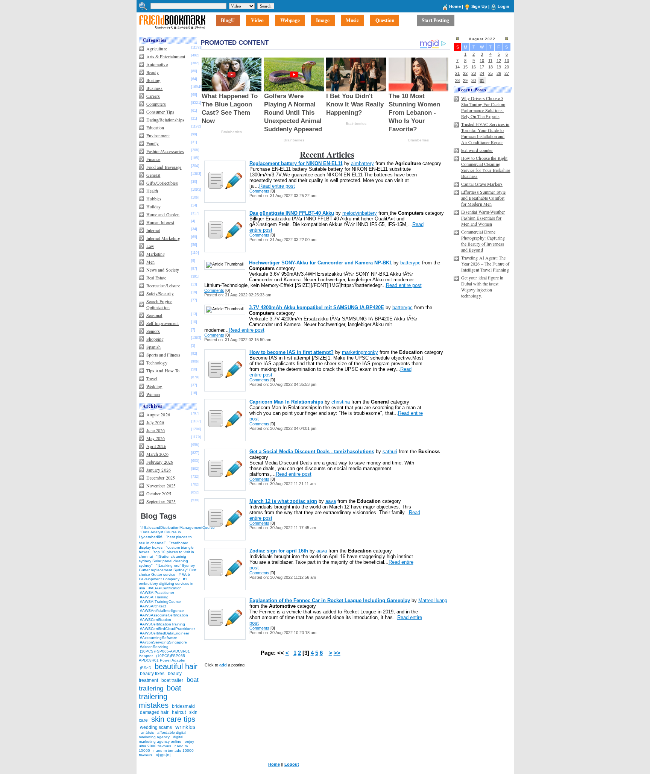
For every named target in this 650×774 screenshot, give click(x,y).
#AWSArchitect (153, 606)
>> (337, 653)
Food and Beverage (164, 167)
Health (152, 191)
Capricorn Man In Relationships (286, 402)
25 (490, 73)
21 (457, 73)
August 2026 (158, 414)
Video (257, 20)
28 (457, 80)
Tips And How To (163, 370)
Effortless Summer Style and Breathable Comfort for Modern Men (483, 198)
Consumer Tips (160, 112)
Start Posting (435, 20)
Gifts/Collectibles (162, 183)
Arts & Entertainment (165, 56)
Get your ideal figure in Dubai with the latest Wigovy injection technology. (482, 287)
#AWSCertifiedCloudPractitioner (167, 629)
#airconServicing (154, 647)
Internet (153, 230)
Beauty (152, 72)
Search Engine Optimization (159, 304)
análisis (147, 732)
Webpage (290, 20)
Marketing (155, 254)
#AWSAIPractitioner (157, 592)
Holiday (153, 206)
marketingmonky (360, 352)
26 (499, 73)
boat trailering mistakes (160, 696)
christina (340, 402)
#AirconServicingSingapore (163, 642)
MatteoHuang (432, 600)
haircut (179, 712)
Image (323, 20)
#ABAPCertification (165, 588)
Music (352, 20)
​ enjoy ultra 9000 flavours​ (166, 743)
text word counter (477, 150)
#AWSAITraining (154, 597)
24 (482, 73)
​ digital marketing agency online (161, 739)
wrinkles (185, 727)
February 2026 (159, 462)
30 (473, 80)
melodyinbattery (359, 213)
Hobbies (154, 199)
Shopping (155, 339)
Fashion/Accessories (165, 151)
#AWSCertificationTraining (162, 624)
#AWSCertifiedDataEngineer (164, 633)
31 (482, 80)
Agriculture (156, 49)
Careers (153, 96)
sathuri (390, 451)
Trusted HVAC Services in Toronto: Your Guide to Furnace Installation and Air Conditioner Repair (485, 133)
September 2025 (161, 501)
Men (150, 262)
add (223, 665)
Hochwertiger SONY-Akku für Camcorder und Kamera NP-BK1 (320, 263)
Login (503, 6)
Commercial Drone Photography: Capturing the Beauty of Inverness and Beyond (483, 241)
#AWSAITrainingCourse (160, 601)
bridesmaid (183, 706)
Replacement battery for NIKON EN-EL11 (296, 163)
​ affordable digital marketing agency (162, 734)
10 (482, 60)
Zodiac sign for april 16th (278, 551)
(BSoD (145, 668)
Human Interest (160, 222)
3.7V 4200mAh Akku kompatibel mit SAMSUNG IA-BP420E (316, 307)
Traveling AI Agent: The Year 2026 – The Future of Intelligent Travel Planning (485, 264)
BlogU (228, 20)
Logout (291, 764)
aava (330, 501)
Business (154, 88)
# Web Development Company (164, 576)
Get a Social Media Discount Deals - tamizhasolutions (311, 451)
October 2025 (158, 493)
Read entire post (277, 186)
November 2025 (161, 486)
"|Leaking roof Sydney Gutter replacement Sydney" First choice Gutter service (167, 570)
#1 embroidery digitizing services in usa (166, 583)
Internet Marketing (163, 238)
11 (490, 60)
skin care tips (173, 719)
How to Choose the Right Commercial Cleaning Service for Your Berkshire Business (485, 167)
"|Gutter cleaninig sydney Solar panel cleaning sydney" (163, 561)
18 (490, 67)
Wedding (154, 386)
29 (465, 80)
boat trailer (172, 680)
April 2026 (156, 446)
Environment (158, 135)
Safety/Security (160, 293)
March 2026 (157, 454)
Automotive (157, 64)
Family (152, 143)
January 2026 (158, 470)
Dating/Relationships (165, 120)
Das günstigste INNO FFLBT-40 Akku (291, 213)
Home (455, 6)
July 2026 (155, 422)
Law (150, 246)
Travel (152, 378)
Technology (156, 363)
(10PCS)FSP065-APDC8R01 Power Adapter (162, 658)
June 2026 (155, 430)
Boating (153, 80)
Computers (156, 104)
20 (506, 67)
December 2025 (160, 478)
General (153, 175)
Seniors (153, 331)
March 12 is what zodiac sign (283, 501)
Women (153, 394)
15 (465, 67)
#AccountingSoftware (158, 638)
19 (499, 67)
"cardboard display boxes (163, 545)
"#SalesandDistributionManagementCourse (177, 527)
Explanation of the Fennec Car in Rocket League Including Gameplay (329, 600)
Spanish (153, 347)
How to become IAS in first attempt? (291, 352)
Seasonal (154, 315)
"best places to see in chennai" (165, 540)
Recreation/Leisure (163, 285)
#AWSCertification (155, 620)
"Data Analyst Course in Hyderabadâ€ (160, 534)
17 (482, 67)
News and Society (162, 270)
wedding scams (156, 727)
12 (499, 60)
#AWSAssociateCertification (164, 615)
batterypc (410, 263)
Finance (153, 159)
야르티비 (163, 755)
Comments (259, 191)
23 (473, 73)
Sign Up (479, 6)
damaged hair (154, 712)
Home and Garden (163, 214)
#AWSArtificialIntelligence (162, 611)
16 (473, 67)
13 (506, 60)
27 (506, 73)
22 (465, 73)
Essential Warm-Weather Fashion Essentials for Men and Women (483, 218)
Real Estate (156, 278)
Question (384, 20)
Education (155, 127)
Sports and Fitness (163, 355)
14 (457, 67)
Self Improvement (162, 323)
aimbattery (362, 163)
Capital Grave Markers (482, 184)
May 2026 (155, 438)
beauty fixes (152, 673)
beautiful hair (176, 666)
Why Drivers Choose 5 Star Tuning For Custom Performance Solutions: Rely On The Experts (483, 107)
